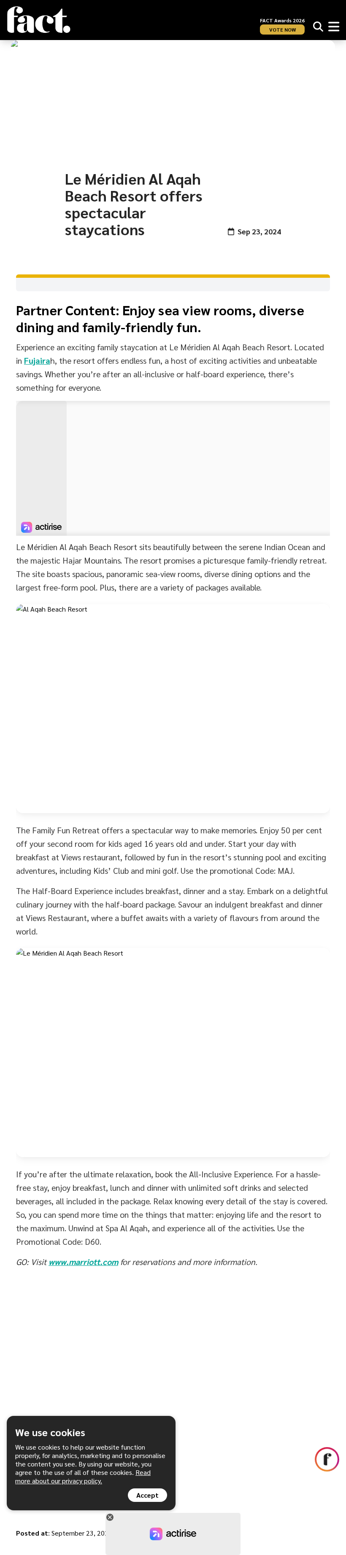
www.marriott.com (83, 1261)
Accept (147, 1495)
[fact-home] (39, 20)
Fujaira (37, 360)
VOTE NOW (282, 29)
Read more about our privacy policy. (83, 1476)
